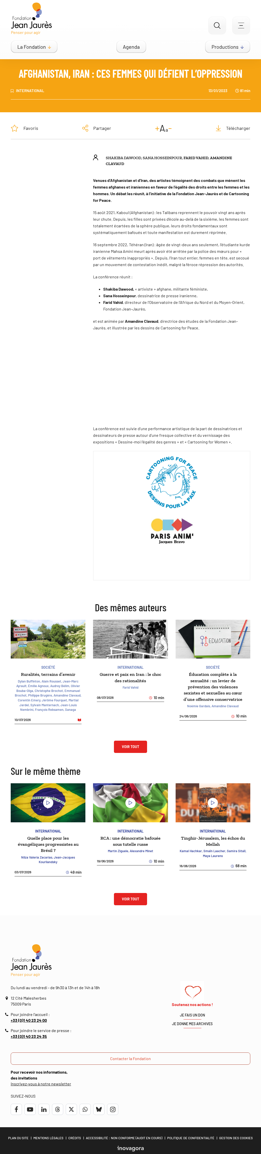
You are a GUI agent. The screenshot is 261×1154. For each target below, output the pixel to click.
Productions (225, 47)
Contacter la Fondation (130, 1058)
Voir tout (130, 746)
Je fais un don (192, 1015)
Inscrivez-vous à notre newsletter (41, 1083)
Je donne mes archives (192, 1024)
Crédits (74, 1138)
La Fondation (31, 47)
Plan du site (18, 1138)
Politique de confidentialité (190, 1138)
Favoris (30, 128)
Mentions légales (48, 1138)
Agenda (131, 47)
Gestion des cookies (236, 1138)
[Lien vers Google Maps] (7, 998)
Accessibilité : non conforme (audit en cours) (124, 1138)
